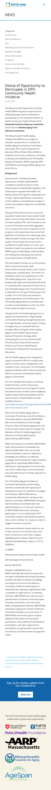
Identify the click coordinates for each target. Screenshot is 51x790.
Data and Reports (13, 39)
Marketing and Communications (19, 47)
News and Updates (13, 56)
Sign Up (25, 694)
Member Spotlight (13, 51)
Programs (9, 60)
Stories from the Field (14, 64)
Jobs (7, 43)
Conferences (10, 35)
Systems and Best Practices (17, 68)
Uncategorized (11, 72)
